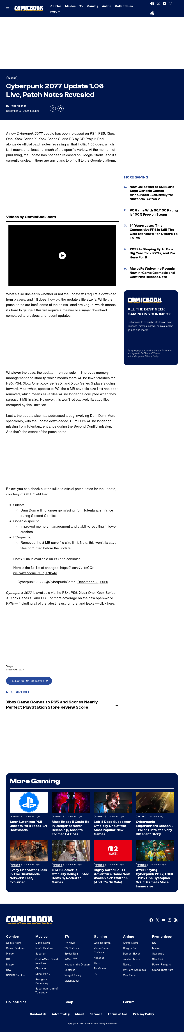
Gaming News (102, 942)
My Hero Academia (134, 970)
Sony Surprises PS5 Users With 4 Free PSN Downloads (28, 826)
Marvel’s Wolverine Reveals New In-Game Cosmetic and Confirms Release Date (152, 273)
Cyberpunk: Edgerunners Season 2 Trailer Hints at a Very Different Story (155, 828)
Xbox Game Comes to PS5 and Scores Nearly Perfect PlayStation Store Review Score (52, 705)
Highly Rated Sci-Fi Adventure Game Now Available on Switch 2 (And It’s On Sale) (112, 876)
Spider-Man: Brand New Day (46, 961)
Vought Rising (73, 975)
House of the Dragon (77, 964)
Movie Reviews (44, 948)
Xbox (97, 963)
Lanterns (70, 970)
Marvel (10, 953)
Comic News (13, 942)
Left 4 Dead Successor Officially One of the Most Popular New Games (112, 828)
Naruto (127, 964)
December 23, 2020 (92, 581)
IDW (8, 970)
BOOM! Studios (15, 975)
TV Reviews (72, 948)
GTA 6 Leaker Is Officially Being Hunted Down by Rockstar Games (70, 876)
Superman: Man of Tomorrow (46, 990)
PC (95, 974)
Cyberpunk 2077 (19, 592)
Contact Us (38, 1014)
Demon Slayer (131, 953)
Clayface (40, 968)
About (79, 1014)
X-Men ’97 (71, 959)
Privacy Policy (152, 355)
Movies (70, 6)
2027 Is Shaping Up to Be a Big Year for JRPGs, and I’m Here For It (152, 253)
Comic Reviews (15, 948)
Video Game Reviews (101, 950)
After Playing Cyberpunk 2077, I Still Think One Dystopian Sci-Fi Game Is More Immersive (154, 878)
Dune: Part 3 (43, 974)
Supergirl (40, 953)
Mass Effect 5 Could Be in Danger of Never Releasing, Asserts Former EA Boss (70, 828)
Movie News (42, 942)
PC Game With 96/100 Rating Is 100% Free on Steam (154, 212)
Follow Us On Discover (28, 681)
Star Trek (157, 959)
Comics (56, 6)
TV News (70, 942)
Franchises (162, 937)
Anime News (130, 942)
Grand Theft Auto (162, 970)
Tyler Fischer (18, 105)
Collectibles (124, 6)
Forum (55, 11)
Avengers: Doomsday (41, 981)
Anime (106, 6)
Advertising (61, 1014)
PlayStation (100, 968)
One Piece (129, 975)
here (110, 603)
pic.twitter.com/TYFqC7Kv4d (35, 572)
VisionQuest (72, 980)
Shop (69, 1002)
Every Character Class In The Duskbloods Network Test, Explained (28, 876)
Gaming (92, 6)
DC (8, 959)
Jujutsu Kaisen (132, 959)
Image (10, 964)
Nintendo (99, 957)
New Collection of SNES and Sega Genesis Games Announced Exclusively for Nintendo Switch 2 (152, 193)
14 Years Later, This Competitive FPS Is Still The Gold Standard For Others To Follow (154, 232)
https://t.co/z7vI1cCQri (77, 567)
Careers (95, 1014)
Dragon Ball (130, 948)
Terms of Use (150, 353)
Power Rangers (161, 964)
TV (81, 6)
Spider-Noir (71, 953)
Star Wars (158, 953)
